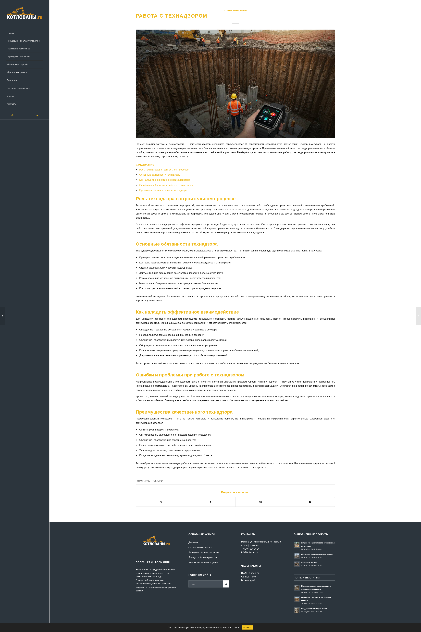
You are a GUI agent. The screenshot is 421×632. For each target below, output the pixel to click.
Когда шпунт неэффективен (314, 608)
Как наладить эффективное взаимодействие (164, 179)
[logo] (25, 13)
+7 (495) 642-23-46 (250, 545)
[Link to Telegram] (37, 115)
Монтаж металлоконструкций (203, 562)
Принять (247, 627)
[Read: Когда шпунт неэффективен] (297, 610)
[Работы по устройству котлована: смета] (418, 316)
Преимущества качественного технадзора (163, 190)
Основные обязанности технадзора (159, 174)
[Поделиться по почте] (310, 502)
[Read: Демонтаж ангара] (297, 564)
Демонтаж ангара (309, 562)
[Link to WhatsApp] (12, 115)
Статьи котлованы (235, 10)
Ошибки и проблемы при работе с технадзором (166, 185)
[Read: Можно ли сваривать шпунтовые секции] (297, 599)
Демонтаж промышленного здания (317, 554)
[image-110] (235, 84)
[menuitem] (24, 33)
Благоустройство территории (202, 557)
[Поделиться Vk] (260, 502)
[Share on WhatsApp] (161, 502)
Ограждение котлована (199, 547)
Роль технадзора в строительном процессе (163, 169)
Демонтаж (193, 542)
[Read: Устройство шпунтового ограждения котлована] (297, 545)
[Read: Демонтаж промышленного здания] (297, 556)
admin (160, 481)
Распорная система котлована (203, 552)
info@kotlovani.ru (249, 552)
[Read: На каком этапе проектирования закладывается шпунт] (297, 588)
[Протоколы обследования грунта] (2, 316)
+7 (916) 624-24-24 (250, 548)
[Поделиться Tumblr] (210, 502)
